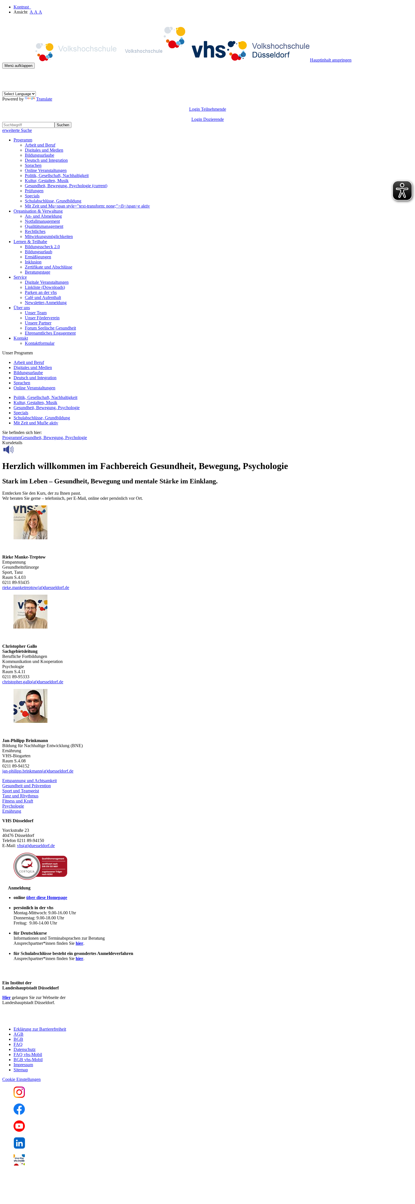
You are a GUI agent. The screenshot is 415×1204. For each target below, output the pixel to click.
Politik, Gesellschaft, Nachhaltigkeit (57, 175)
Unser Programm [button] (17, 352)
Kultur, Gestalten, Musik (47, 180)
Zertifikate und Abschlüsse (48, 267)
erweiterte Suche (17, 130)
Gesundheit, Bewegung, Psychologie (66, 185)
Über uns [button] (22, 307)
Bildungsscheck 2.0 (42, 246)
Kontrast (22, 7)
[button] (29, 780)
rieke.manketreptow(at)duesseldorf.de (35, 587)
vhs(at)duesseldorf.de (36, 845)
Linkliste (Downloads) (45, 287)
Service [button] (20, 277)
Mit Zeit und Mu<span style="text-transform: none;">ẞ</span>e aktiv (87, 206)
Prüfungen (34, 190)
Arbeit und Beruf (40, 145)
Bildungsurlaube (39, 155)
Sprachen (33, 165)
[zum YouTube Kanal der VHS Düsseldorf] (19, 1130)
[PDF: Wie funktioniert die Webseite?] (7, 77)
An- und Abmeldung (43, 216)
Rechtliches (35, 231)
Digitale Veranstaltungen (47, 282)
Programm (11, 437)
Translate (44, 99)
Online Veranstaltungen (46, 170)
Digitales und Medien (44, 150)
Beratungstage (37, 272)
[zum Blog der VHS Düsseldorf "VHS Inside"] (19, 1164)
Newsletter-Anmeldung (46, 302)
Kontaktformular (39, 343)
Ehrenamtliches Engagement (50, 333)
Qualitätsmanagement (44, 226)
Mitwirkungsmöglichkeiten (49, 236)
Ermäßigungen (38, 256)
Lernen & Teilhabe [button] (30, 241)
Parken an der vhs (41, 292)
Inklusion (33, 261)
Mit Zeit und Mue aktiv (36, 422)
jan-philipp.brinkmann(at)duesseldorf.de (37, 771)
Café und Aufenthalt (43, 297)
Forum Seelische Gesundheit (50, 328)
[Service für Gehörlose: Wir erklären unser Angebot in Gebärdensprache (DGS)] (7, 88)
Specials (32, 195)
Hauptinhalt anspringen (330, 60)
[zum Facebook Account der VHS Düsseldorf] (19, 1113)
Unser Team (36, 312)
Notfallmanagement (42, 221)
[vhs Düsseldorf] (156, 60)
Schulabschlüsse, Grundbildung (53, 201)
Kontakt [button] (21, 338)
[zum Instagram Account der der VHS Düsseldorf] (19, 1096)
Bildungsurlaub (38, 251)
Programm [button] (23, 140)
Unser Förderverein (42, 317)
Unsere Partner (38, 322)
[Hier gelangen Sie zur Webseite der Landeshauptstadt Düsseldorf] (42, 1019)
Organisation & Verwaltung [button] (38, 211)
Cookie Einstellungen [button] (21, 1079)
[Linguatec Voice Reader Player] (21, 449)
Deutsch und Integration (46, 160)
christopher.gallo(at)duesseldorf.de (32, 681)
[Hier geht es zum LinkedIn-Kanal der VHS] (19, 1147)
